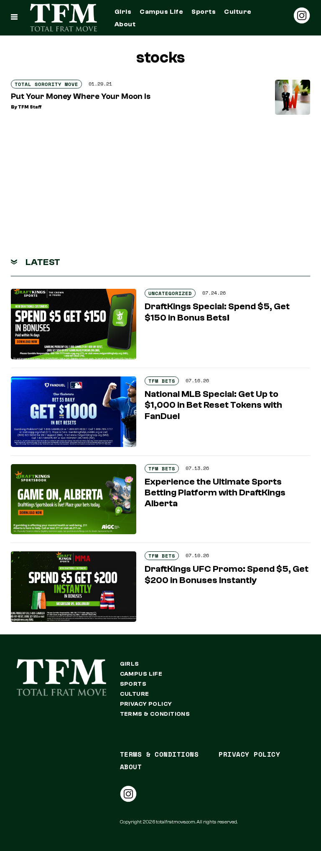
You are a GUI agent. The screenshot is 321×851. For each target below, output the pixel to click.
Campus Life (161, 11)
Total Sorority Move (46, 84)
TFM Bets (161, 380)
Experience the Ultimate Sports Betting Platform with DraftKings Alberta (215, 492)
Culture (237, 11)
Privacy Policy (146, 704)
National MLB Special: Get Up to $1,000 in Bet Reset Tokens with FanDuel (213, 405)
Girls (123, 11)
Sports (203, 11)
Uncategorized (170, 293)
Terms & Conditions (155, 714)
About (125, 24)
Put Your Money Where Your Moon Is (80, 96)
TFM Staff (30, 107)
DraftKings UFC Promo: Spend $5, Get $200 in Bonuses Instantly (226, 574)
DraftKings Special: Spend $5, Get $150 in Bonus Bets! (217, 312)
